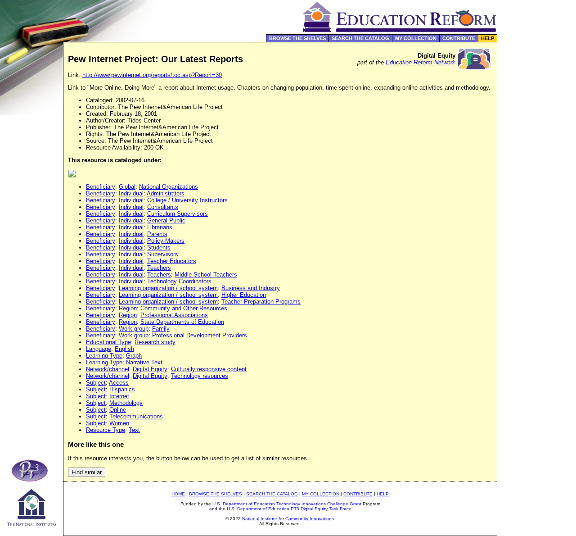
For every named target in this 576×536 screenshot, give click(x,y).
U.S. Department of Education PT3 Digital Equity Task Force (289, 508)
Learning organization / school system (168, 288)
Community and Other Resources (183, 308)
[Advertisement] (537, 191)
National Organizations (168, 186)
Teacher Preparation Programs (261, 301)
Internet (119, 396)
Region (128, 308)
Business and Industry (250, 288)
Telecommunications (136, 416)
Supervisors (162, 254)
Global (127, 186)
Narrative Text (144, 362)
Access (119, 382)
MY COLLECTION (415, 38)
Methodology (126, 403)
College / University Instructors (187, 200)
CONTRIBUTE (458, 38)
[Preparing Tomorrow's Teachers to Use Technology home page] (31, 479)
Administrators (165, 193)
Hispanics (122, 389)
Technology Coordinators (179, 281)
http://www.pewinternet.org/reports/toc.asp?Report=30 (152, 75)
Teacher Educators (171, 261)
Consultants (162, 207)
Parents (157, 234)
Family (161, 328)
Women (119, 423)
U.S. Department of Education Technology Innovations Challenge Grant (286, 503)
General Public (166, 220)
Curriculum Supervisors (177, 213)
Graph (134, 355)
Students (159, 247)
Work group (133, 328)
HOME (178, 493)
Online (117, 409)
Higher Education (243, 294)
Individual (131, 193)
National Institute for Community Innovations (288, 518)
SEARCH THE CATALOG (360, 38)
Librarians (159, 227)
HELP (487, 38)
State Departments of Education (182, 321)
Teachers (159, 267)
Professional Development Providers (199, 335)
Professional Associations (174, 315)
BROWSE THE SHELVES (297, 38)
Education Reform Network (420, 62)
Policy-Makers (165, 240)
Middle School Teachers (206, 274)
